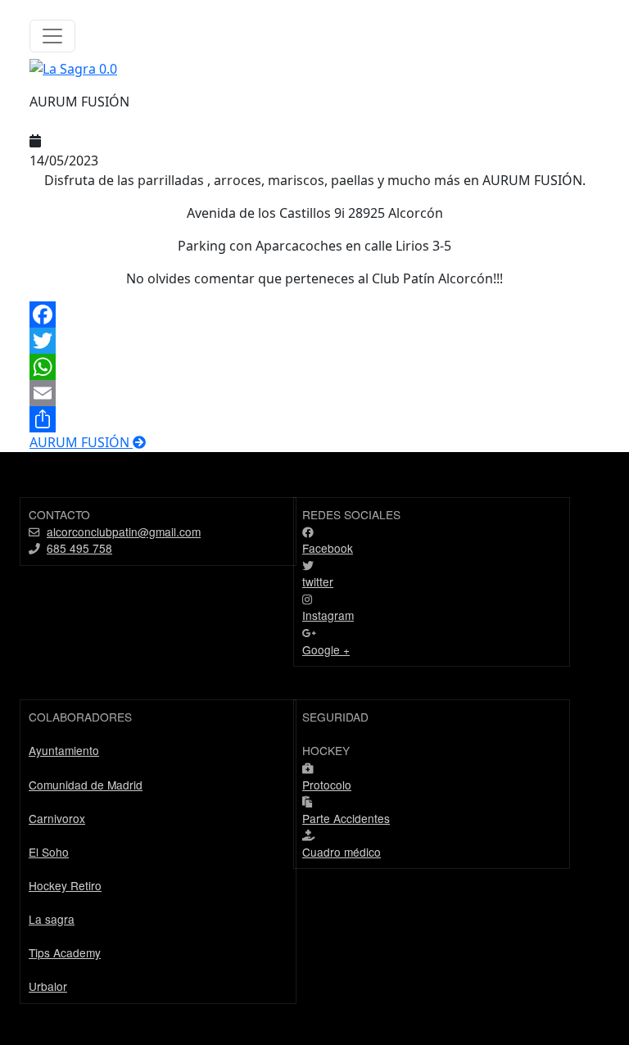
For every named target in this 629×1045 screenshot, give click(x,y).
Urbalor (48, 986)
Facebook (327, 548)
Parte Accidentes (346, 818)
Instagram (328, 615)
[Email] (314, 393)
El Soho (49, 852)
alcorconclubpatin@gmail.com (124, 531)
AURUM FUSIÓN (81, 442)
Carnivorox (57, 818)
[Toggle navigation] (52, 36)
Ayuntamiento (64, 750)
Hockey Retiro (65, 885)
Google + (326, 649)
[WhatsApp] (314, 367)
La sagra (52, 919)
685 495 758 (79, 548)
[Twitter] (314, 341)
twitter (317, 581)
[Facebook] (314, 314)
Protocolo (326, 784)
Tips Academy (65, 952)
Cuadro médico (341, 852)
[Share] (314, 419)
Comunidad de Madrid (86, 784)
